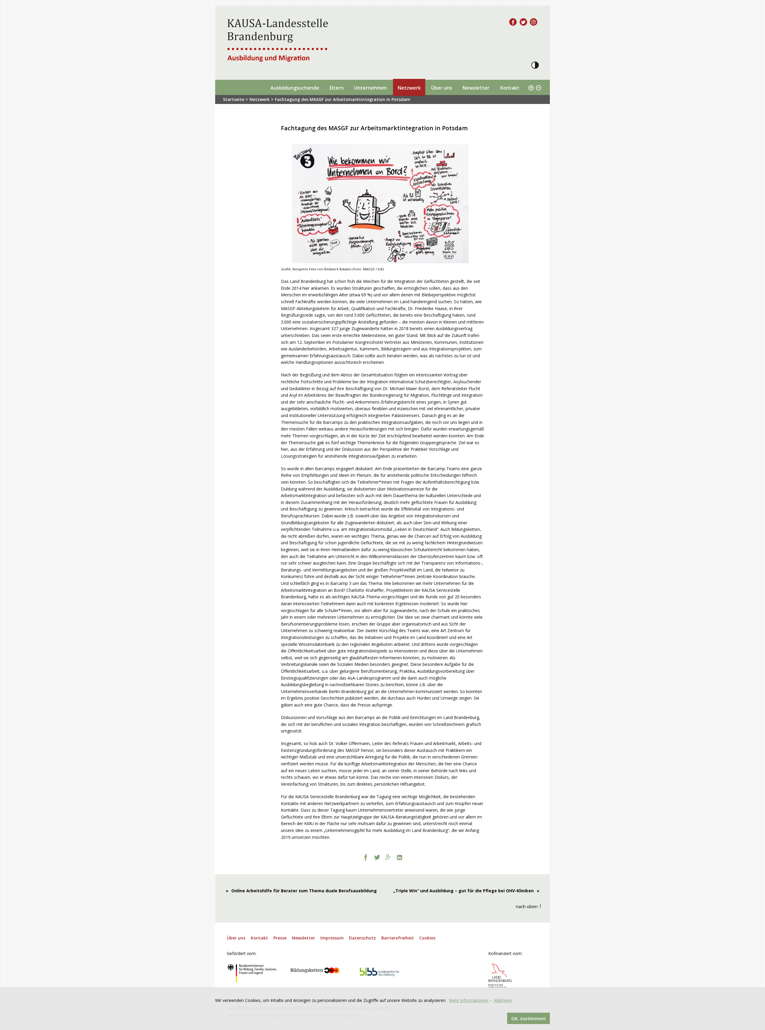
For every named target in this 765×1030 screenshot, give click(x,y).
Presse (280, 938)
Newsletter (475, 88)
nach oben (529, 905)
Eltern (336, 88)
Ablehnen (503, 1000)
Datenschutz (362, 938)
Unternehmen (370, 88)
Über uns (441, 88)
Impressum (332, 938)
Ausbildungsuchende (294, 88)
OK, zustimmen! (528, 1018)
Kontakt (509, 88)
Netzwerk (409, 88)
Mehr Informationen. (469, 1000)
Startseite (233, 99)
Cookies (427, 938)
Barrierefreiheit (397, 938)
